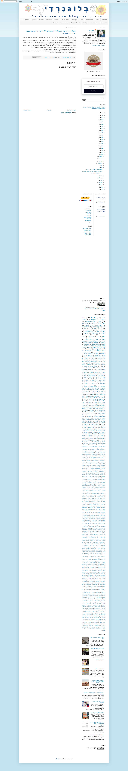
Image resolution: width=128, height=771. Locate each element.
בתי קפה (87, 499)
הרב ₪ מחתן (92, 525)
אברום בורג (88, 402)
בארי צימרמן (91, 488)
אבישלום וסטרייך (97, 402)
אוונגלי (102, 473)
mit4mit (103, 378)
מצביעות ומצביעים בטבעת (91, 568)
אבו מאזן (86, 468)
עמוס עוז (83, 587)
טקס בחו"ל (96, 388)
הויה (94, 413)
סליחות (90, 583)
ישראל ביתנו (101, 550)
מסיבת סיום (93, 567)
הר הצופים (95, 523)
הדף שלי (89, 215)
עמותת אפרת (101, 589)
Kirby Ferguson (100, 449)
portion (91, 378)
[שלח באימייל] (40, 57)
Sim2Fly (92, 452)
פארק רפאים (102, 394)
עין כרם (103, 432)
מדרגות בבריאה (86, 558)
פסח (97, 353)
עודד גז (92, 430)
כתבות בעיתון (94, 333)
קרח (103, 606)
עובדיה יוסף (98, 430)
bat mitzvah (93, 457)
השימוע (91, 526)
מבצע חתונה (84, 556)
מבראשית (102, 558)
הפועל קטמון (91, 414)
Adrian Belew (93, 443)
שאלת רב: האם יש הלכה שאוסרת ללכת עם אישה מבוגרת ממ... (92, 172)
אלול (84, 479)
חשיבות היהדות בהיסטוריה (96, 534)
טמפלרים (84, 540)
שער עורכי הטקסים (88, 213)
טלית (88, 540)
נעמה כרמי (103, 578)
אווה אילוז (84, 471)
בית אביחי (102, 493)
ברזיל (88, 496)
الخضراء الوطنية (86, 628)
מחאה (102, 391)
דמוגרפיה (91, 506)
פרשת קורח (103, 600)
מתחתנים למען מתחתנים (94, 341)
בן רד (102, 495)
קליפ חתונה (95, 327)
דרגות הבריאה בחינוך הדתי (97, 712)
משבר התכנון (94, 572)
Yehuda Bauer (99, 455)
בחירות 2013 (93, 407)
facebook (84, 458)
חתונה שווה (85, 323)
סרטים (85, 392)
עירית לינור (99, 587)
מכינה (90, 564)
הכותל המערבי (95, 344)
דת (84, 411)
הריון (87, 525)
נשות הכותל (91, 392)
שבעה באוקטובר (102, 614)
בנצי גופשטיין (84, 495)
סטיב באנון (91, 581)
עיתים (98, 432)
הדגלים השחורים (95, 510)
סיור (103, 349)
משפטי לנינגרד (100, 573)
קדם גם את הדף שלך (100, 202)
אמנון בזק (103, 482)
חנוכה (97, 363)
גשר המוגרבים (90, 503)
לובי (83, 389)
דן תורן (103, 507)
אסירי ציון (87, 484)
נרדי (103, 317)
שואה (84, 614)
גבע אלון (87, 501)
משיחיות (88, 572)
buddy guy (85, 457)
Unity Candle (94, 454)
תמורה (103, 341)
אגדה (93, 469)
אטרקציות (85, 476)
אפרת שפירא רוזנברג (99, 487)
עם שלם (85, 432)
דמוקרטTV (85, 506)
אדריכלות (95, 471)
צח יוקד (98, 602)
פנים (104, 597)
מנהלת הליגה (84, 564)
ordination (97, 378)
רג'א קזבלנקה (97, 608)
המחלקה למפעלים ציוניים (89, 517)
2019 (102, 130)
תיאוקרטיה (92, 623)
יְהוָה (82, 542)
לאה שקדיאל (91, 551)
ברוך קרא (90, 359)
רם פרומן (84, 609)
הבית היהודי (97, 509)
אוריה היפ (84, 473)
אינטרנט (103, 479)
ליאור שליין (85, 554)
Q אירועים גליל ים (101, 451)
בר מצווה (96, 342)
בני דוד (98, 495)
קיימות (104, 605)
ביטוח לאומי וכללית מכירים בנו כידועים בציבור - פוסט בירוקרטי (97, 724)
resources (88, 465)
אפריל (100, 178)
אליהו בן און (97, 359)
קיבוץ (98, 349)
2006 (102, 189)
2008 (102, 154)
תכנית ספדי (97, 625)
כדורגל (83, 422)
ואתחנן (99, 529)
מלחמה (86, 358)
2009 (102, 152)
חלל (104, 534)
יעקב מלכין (101, 422)
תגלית (84, 622)
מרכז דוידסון (91, 427)
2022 (102, 124)
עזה (99, 364)
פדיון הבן (95, 433)
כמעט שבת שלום (95, 424)
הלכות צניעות (86, 515)
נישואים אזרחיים (90, 321)
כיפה (102, 424)
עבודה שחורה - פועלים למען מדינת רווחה (87, 233)
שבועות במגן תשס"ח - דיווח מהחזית (94, 169)
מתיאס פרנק (102, 575)
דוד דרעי (85, 504)
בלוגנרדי (103, 385)
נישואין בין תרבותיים (95, 338)
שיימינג (83, 438)
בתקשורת (93, 23)
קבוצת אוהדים (86, 602)
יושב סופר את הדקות (100, 546)
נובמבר (100, 159)
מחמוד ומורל (93, 562)
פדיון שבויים (98, 594)
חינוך (98, 336)
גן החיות (89, 369)
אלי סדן (97, 481)
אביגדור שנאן (98, 469)
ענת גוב (87, 589)
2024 (102, 119)
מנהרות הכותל (100, 565)
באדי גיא (98, 488)
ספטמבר (100, 163)
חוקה (104, 358)
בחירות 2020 (85, 407)
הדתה (94, 334)
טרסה (86, 542)
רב (87, 338)
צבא (91, 600)
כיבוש (96, 372)
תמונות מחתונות (100, 660)
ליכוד (94, 556)
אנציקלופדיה (102, 484)
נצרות (104, 430)
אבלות (92, 345)
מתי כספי (85, 573)
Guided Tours (64, 23)
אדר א (83, 469)
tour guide (92, 466)
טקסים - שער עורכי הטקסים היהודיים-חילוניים (101, 211)
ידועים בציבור (87, 330)
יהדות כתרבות (89, 325)
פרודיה (93, 597)
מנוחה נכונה (92, 565)
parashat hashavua (101, 465)
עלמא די (89, 587)
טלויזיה (98, 540)
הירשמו (93, 91)
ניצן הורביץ (90, 429)
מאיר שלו (86, 426)
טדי (97, 537)
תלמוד (91, 625)
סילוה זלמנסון (102, 583)
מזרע (99, 562)
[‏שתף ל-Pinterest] (33, 57)
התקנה (98, 418)
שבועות (101, 366)
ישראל (95, 352)
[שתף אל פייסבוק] (35, 57)
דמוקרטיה (103, 347)
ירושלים (103, 333)
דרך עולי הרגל (92, 507)
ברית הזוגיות (85, 327)
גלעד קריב (97, 503)
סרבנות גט (99, 586)
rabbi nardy (89, 367)
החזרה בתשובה (93, 386)
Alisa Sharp (85, 443)
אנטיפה (92, 405)
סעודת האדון (102, 584)
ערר (93, 592)
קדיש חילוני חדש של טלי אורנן (97, 735)
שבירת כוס (85, 613)
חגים (104, 327)
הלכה (71, 57)
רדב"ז (91, 608)
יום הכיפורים (95, 347)
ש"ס (91, 396)
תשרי (93, 628)
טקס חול (102, 542)
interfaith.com (95, 462)
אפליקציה (84, 485)
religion (93, 465)
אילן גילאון (86, 477)
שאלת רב (64, 57)
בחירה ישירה (85, 490)
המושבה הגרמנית (101, 517)
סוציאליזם (103, 581)
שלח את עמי (96, 617)
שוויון (96, 438)
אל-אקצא (88, 479)
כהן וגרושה (92, 358)
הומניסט (88, 512)
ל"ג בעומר (86, 424)
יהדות (100, 328)
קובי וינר (94, 603)
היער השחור (92, 515)
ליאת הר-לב (103, 556)
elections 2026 (91, 458)
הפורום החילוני (89, 371)
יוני (101, 167)
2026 (102, 115)
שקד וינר (101, 440)
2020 (102, 128)
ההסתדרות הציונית (101, 512)
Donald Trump (102, 446)
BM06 (90, 444)
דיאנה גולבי (97, 506)
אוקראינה (99, 404)
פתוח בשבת (96, 600)
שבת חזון (95, 614)
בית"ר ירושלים (86, 383)
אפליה (88, 485)
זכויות (95, 330)
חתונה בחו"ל (101, 536)
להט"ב (99, 426)
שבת (87, 396)
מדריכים (103, 559)
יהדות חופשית (88, 339)
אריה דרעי (90, 487)
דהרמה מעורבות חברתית (94, 504)
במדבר (103, 355)
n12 (103, 463)
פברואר (100, 182)
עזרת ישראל (92, 586)
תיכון (83, 623)
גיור (84, 355)
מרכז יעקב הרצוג (85, 570)
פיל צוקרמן (94, 595)
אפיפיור (98, 485)
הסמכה (88, 413)
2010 (102, 150)
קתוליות (84, 606)
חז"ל (104, 532)
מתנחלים (98, 392)
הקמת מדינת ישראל (96, 521)
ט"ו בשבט (93, 419)
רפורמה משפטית (86, 611)
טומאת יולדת (84, 537)
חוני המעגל (85, 531)
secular (85, 378)
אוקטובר (100, 161)
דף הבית (104, 19)
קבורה (104, 603)
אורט (88, 473)
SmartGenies (86, 452)
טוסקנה (102, 539)
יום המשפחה (85, 545)
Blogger (58, 759)
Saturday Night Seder (100, 452)
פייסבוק (100, 595)
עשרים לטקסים (86, 592)
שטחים (98, 397)
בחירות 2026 (99, 408)
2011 (102, 148)
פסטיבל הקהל (99, 597)
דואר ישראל (98, 411)
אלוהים (98, 381)
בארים (84, 488)
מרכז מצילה (100, 375)
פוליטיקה (89, 364)
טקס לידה (74, 19)
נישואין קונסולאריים (92, 576)
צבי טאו (103, 602)
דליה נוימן (92, 385)
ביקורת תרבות (95, 323)
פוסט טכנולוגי (86, 594)
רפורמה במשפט (95, 611)
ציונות (102, 435)
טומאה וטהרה (92, 537)
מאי (101, 175)
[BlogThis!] (39, 57)
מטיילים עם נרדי (94, 391)
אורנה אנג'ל (95, 474)
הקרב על (88, 521)
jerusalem (88, 462)
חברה (96, 531)
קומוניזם (89, 603)
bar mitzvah (101, 457)
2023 (102, 122)
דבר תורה (89, 349)
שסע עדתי (88, 619)
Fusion (99, 448)
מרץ (101, 180)
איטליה (98, 477)
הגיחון (84, 509)
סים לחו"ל (96, 583)
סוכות (84, 580)
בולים (99, 407)
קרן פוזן (94, 436)
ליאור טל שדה (92, 554)
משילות (103, 429)
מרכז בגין (92, 570)
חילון (88, 532)
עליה (94, 587)
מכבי (99, 564)
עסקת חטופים (93, 590)
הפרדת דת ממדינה (88, 356)
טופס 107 (97, 539)
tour (98, 466)
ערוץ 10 (95, 364)
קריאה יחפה (97, 606)
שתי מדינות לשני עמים (92, 620)
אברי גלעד (94, 380)
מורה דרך (49, 19)
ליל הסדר (85, 372)
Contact (55, 23)
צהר (97, 394)
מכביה (94, 564)
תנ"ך (94, 349)
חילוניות (103, 336)
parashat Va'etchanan (88, 463)
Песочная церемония (95, 468)
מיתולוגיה (103, 564)
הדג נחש (103, 510)
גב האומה (93, 501)
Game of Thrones (92, 448)
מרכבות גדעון (98, 570)
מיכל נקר (86, 562)
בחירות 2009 (102, 383)
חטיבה (100, 532)
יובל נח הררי (95, 421)
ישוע (96, 422)
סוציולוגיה (97, 581)
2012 (102, 146)
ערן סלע (98, 592)
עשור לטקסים (102, 433)
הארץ (96, 339)
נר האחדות (97, 578)
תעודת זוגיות (87, 440)
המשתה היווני (92, 518)
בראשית (92, 496)
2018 (102, 133)
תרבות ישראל (91, 627)
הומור (94, 512)
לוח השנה (87, 553)
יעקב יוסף (94, 548)
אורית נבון (102, 474)
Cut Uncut (85, 444)
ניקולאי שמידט (101, 576)
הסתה (104, 520)
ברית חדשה (90, 498)
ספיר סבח (95, 584)
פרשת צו (85, 598)
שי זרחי (89, 616)
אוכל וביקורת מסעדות (88, 353)
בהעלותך (103, 490)
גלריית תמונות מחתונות (87, 218)
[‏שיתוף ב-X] (37, 57)
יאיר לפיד (89, 388)
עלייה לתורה (92, 432)
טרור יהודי (91, 542)
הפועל (100, 520)
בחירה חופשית (93, 490)
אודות (97, 19)
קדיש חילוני (96, 435)
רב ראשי (103, 608)
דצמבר (100, 156)
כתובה (91, 372)
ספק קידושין (88, 584)
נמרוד (84, 429)
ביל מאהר (96, 491)
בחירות (86, 333)
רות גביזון (101, 438)
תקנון (97, 627)
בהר (99, 490)
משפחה (83, 572)
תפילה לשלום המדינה (98, 399)
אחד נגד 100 (88, 474)
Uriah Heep (87, 454)
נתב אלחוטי (90, 578)
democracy (98, 458)
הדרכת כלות (86, 510)
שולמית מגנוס (96, 616)
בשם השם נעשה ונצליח (96, 499)
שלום (103, 617)
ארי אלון (87, 405)
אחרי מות (91, 476)
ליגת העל (93, 426)
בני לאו (97, 385)
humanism (90, 400)
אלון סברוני (103, 481)
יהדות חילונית (91, 336)
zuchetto (103, 468)
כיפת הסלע (88, 550)
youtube (103, 344)
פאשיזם (103, 594)
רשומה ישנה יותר (27, 110)
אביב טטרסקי (102, 380)
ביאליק (99, 369)
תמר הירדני (85, 625)
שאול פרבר (98, 613)
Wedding (85, 23)
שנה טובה (102, 330)
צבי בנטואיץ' (85, 600)
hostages (102, 462)
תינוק (103, 625)
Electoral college (93, 446)
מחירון (103, 427)
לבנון (104, 426)
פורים (85, 375)
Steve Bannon (102, 454)
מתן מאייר (96, 575)
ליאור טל (99, 554)
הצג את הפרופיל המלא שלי (98, 45)
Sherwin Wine (102, 400)
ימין (86, 546)
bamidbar (84, 455)
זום (94, 418)
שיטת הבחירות (90, 438)
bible (96, 400)
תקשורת (99, 325)
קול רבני (88, 394)
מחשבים (98, 427)
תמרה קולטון (102, 627)
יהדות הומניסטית (89, 331)
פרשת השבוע (102, 334)
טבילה (84, 536)
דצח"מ (98, 507)
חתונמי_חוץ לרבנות (92, 536)
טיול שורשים (90, 539)
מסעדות (87, 567)
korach (83, 462)
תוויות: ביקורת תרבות (90, 397)
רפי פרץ (103, 613)
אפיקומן (93, 485)
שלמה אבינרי (89, 617)
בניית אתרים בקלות (88, 221)
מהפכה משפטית (96, 559)
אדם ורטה (88, 469)
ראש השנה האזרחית (86, 436)
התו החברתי (85, 526)
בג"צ (85, 381)
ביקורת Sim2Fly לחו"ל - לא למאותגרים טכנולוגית (97, 649)
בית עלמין (88, 493)
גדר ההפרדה (93, 410)
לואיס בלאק (98, 553)
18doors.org (88, 441)
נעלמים (84, 576)
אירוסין (93, 479)
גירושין (94, 369)
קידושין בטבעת (101, 345)
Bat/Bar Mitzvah (75, 23)
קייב (84, 603)
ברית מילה (97, 355)
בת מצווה (90, 355)
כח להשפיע (94, 550)
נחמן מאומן (89, 575)
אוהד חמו (90, 471)
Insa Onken (84, 448)
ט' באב (87, 419)
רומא (87, 608)
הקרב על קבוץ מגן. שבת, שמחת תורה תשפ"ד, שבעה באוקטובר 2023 (97, 682)
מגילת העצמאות (95, 558)
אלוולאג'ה (84, 404)
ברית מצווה (65, 19)
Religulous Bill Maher (89, 451)
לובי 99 (92, 553)
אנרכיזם (92, 484)
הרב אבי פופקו (88, 523)
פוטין (90, 433)
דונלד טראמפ (90, 411)
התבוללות (89, 416)
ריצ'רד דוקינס (97, 396)
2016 (102, 137)
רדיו (103, 396)
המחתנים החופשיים (101, 518)
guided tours (95, 460)
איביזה (104, 477)
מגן (93, 363)
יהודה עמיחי (98, 545)
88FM (99, 443)
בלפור (83, 493)
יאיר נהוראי (88, 543)
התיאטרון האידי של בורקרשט (99, 528)
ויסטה (95, 529)
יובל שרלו (97, 389)
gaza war (102, 460)
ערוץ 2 (86, 590)
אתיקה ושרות (103, 23)
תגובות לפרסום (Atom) (66, 112)
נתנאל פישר (84, 578)
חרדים (99, 419)
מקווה (88, 363)
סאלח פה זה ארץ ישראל (93, 580)
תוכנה (104, 623)
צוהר (93, 394)
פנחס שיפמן (102, 377)
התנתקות (103, 388)
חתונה (81, 19)
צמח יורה (93, 602)
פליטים (89, 595)
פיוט (104, 595)
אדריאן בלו (101, 471)
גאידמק (98, 501)
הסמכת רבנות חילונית (100, 356)
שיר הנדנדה (84, 616)
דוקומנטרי (103, 506)
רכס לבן (89, 609)
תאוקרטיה (95, 622)
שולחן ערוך (103, 616)
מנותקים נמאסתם (101, 567)
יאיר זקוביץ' (95, 543)
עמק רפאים (93, 589)
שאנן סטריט (91, 613)
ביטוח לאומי (102, 491)
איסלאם (98, 479)
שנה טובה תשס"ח (99, 669)
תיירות (87, 623)
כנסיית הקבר (98, 551)
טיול (100, 372)
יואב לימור (92, 545)
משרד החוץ (92, 573)
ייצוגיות (83, 421)
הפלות (87, 520)
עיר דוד (86, 586)
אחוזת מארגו (97, 476)
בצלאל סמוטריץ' (100, 496)
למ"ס (90, 556)
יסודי (99, 548)
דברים (104, 361)
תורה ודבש (99, 623)
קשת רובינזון (90, 606)
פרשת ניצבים (98, 598)
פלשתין (84, 595)
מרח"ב (83, 374)
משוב (85, 427)
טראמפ (96, 542)
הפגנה (97, 414)
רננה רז (102, 611)
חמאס (104, 419)
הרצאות (41, 19)
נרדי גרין (98, 307)
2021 (102, 126)
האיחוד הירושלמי (101, 413)
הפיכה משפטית (94, 520)
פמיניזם (83, 364)
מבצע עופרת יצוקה (101, 374)
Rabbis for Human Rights (90, 366)
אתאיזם (86, 345)
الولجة (104, 630)
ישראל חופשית (90, 422)
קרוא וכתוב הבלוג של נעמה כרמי (87, 229)
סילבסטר (85, 581)
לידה (98, 556)
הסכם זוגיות (85, 518)
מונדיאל (93, 561)
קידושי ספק (84, 435)
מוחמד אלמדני (89, 559)
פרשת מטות (84, 433)
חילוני (104, 331)
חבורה (100, 531)
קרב (89, 605)
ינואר (101, 184)
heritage (88, 460)
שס (93, 619)
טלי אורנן (93, 540)
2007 (102, 187)
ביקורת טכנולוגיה (85, 491)
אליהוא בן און (90, 481)
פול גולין (92, 594)
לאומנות (85, 551)
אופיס (92, 473)
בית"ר (90, 408)
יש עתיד (83, 548)
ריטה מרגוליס (95, 609)
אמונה (84, 481)
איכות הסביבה (91, 404)
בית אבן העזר (95, 493)
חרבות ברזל (86, 344)
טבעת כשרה (102, 537)
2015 (102, 139)
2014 (102, 141)
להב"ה (104, 553)
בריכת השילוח (98, 498)
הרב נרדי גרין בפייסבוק (88, 209)
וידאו (104, 323)
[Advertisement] (97, 266)
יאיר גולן (102, 543)
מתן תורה (97, 429)
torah (84, 400)
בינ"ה (92, 491)
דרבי (86, 385)
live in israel (97, 367)
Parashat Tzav (86, 449)
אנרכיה (97, 484)
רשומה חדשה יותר (71, 110)
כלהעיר (87, 389)
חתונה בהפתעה (85, 534)
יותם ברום (91, 546)
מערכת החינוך (87, 342)
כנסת (89, 347)
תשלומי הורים (98, 628)
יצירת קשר (26, 19)
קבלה (99, 603)
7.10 (90, 399)
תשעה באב (96, 441)
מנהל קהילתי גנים (91, 374)
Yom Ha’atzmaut (91, 455)
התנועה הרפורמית (87, 528)
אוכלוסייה (97, 473)
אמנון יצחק (96, 482)
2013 (102, 144)
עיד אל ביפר (86, 430)
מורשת (104, 562)
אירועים (87, 380)
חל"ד (84, 532)
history (83, 460)
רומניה (83, 608)
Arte (95, 444)
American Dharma (101, 444)
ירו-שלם (88, 548)
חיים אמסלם (94, 532)
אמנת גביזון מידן (100, 405)
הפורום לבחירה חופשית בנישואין (93, 361)
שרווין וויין (94, 440)
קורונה (83, 394)
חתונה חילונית (88, 350)
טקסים (93, 319)
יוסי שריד (89, 421)
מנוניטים (85, 565)
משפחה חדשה (92, 375)
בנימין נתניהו (92, 495)
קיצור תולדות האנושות (96, 605)
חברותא (91, 531)
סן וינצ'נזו (85, 583)
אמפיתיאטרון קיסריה (87, 482)
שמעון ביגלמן (98, 619)
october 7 (97, 463)
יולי (101, 165)
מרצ (98, 331)
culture (103, 458)
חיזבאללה (85, 418)
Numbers (93, 449)
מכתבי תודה (89, 19)
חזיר (91, 418)
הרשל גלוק (97, 526)
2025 (102, 117)
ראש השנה (87, 334)
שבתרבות (89, 614)
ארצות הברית (91, 381)
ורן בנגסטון (90, 529)
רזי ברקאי (102, 609)
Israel (85, 377)
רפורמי (90, 377)
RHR (85, 399)
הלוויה (85, 386)
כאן (92, 389)
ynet (104, 402)
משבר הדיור (101, 572)
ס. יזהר (102, 580)
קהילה (90, 435)
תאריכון (34, 19)
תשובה (103, 441)
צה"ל (96, 377)
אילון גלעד (93, 477)
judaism (103, 367)
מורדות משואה (86, 561)
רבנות (85, 328)
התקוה (104, 529)
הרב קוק (98, 525)
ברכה (85, 359)
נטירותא (83, 575)
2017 (102, 135)
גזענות (86, 410)
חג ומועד (57, 19)
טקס (100, 321)
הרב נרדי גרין (91, 30)
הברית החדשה (91, 509)
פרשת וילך (88, 597)
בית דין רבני (94, 383)
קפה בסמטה (101, 436)
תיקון (83, 397)
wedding (85, 466)
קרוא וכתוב (84, 605)
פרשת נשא (91, 598)
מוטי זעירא (99, 561)
